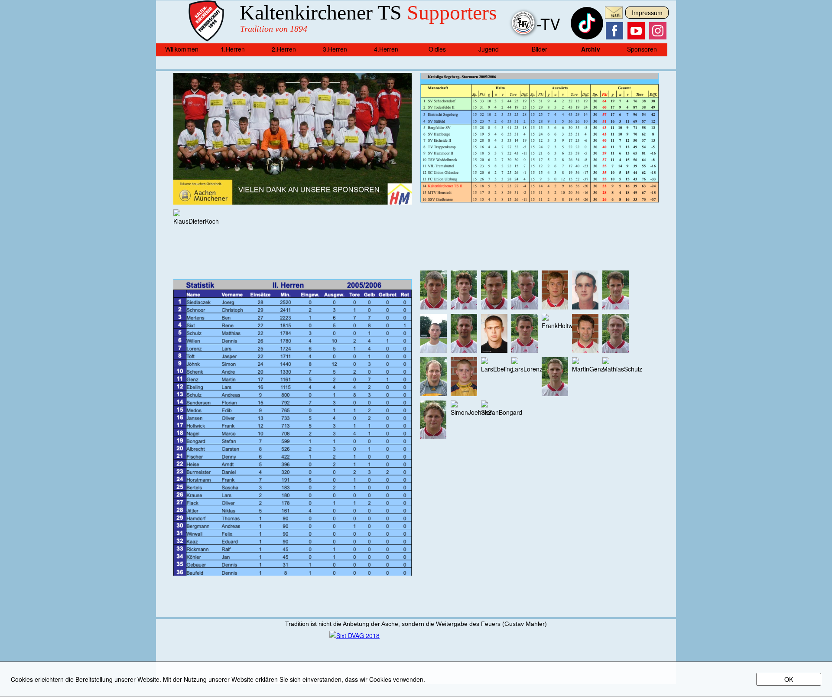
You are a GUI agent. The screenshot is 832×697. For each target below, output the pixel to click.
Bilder (539, 49)
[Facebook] (614, 30)
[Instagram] (657, 30)
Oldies (437, 49)
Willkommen (181, 49)
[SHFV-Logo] (523, 37)
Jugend (488, 49)
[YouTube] (636, 30)
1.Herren (233, 49)
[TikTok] (587, 37)
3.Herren (335, 49)
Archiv (590, 49)
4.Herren (386, 49)
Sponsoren (642, 49)
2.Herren (284, 49)
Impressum (647, 12)
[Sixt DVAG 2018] (354, 635)
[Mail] (614, 16)
